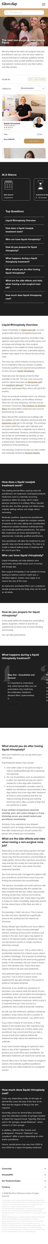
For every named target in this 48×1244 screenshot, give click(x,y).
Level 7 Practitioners (37, 79)
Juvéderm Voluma (14, 385)
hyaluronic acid (9, 423)
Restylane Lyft (34, 382)
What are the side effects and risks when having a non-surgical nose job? (24, 284)
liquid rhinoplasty (25, 371)
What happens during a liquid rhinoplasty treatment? (21, 260)
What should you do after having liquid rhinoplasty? (23, 271)
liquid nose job (28, 330)
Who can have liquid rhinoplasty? (23, 239)
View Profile (34, 141)
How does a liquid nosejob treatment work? (19, 230)
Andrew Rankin (32, 453)
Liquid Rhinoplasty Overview (21, 220)
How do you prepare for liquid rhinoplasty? (21, 249)
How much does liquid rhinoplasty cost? (24, 297)
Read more (13, 704)
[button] (24, 13)
